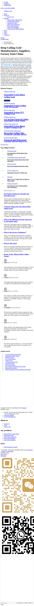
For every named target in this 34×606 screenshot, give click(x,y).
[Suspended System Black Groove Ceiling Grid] (11, 124)
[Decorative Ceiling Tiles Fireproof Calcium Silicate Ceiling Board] (12, 131)
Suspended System (12, 23)
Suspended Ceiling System (12, 356)
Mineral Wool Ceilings (11, 368)
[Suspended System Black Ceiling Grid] (9, 91)
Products (6, 18)
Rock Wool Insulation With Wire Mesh (17, 166)
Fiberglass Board (9, 357)
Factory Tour (10, 17)
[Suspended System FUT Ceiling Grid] (9, 110)
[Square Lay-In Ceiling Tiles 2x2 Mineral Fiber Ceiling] (9, 177)
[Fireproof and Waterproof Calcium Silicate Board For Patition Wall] (10, 137)
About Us (6, 15)
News (5, 30)
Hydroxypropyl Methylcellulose (15, 29)
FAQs (5, 32)
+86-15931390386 (9, 415)
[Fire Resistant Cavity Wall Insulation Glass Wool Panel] (12, 183)
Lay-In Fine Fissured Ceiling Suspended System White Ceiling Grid (16, 120)
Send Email (4, 454)
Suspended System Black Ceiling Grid (14, 96)
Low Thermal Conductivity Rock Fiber (15, 366)
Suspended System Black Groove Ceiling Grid (14, 127)
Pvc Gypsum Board (10, 359)
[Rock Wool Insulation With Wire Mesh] (11, 164)
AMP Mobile (10, 451)
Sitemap (3, 451)
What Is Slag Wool (10, 243)
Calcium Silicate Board (13, 21)
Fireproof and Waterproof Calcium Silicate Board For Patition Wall (15, 141)
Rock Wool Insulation (13, 26)
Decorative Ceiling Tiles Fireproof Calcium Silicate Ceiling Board (15, 134)
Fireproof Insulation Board (19, 64)
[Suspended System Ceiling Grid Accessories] (9, 103)
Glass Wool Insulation (13, 27)
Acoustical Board (9, 363)
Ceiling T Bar (8, 360)
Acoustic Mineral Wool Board (13, 354)
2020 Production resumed (10, 447)
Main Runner (7, 64)
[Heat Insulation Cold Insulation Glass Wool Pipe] (11, 151)
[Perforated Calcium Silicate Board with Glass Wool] (16, 157)
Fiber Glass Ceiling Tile (13, 24)
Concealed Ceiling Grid (11, 362)
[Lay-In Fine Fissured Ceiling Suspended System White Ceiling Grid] (9, 117)
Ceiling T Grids (8, 65)
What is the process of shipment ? (15, 232)
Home (5, 14)
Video (5, 33)
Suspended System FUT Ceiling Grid (14, 113)
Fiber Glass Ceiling (10, 365)
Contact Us (7, 35)
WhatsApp (3, 456)
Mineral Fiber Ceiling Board (14, 20)
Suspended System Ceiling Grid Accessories (15, 106)
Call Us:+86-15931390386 (8, 8)
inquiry (24, 408)
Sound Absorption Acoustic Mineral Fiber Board (18, 369)
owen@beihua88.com (9, 416)
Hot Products (29, 450)
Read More (7, 100)
